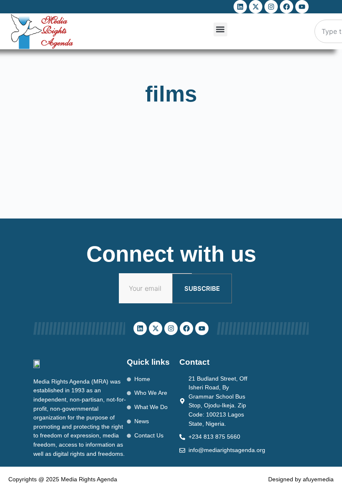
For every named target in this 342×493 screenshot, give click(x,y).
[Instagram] (271, 6)
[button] (220, 29)
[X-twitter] (255, 6)
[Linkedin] (240, 6)
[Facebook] (286, 6)
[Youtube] (302, 6)
